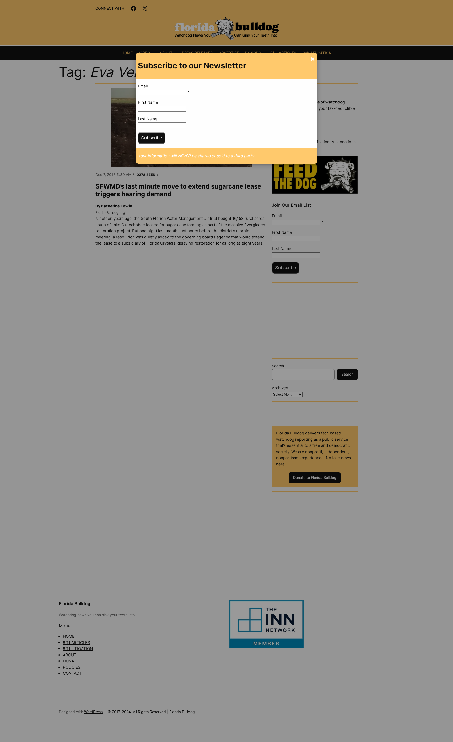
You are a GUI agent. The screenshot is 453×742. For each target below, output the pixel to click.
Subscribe (151, 138)
